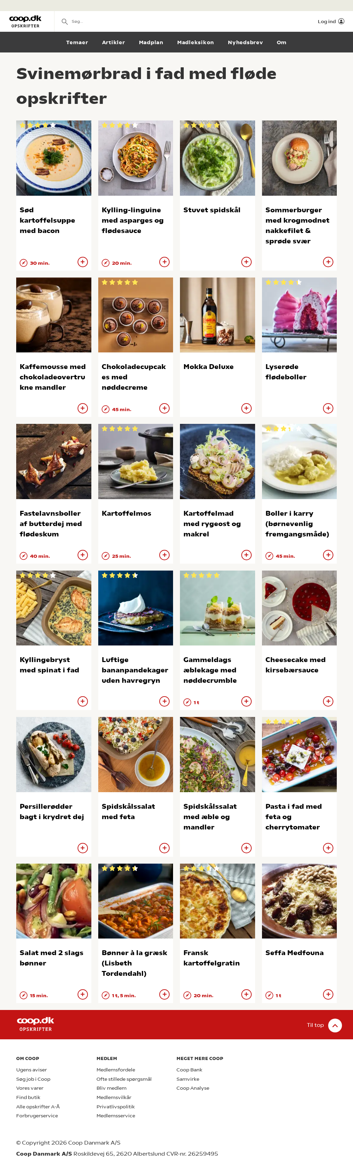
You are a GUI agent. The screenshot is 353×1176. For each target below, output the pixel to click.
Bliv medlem (112, 1088)
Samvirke (187, 1079)
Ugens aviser (31, 1070)
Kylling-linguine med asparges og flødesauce (133, 220)
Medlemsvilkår (114, 1097)
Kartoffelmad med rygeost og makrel (212, 523)
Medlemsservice (116, 1116)
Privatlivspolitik (116, 1107)
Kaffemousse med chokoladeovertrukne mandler (53, 377)
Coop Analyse (192, 1088)
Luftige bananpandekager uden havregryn (135, 670)
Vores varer (29, 1088)
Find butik (28, 1097)
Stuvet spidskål (212, 210)
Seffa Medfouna (294, 953)
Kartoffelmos (126, 513)
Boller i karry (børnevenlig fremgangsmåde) (297, 523)
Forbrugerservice (37, 1116)
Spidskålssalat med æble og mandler (210, 817)
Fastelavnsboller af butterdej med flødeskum (51, 523)
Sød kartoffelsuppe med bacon (47, 220)
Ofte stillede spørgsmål (124, 1079)
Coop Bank (189, 1070)
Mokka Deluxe (208, 367)
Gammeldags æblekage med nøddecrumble (210, 670)
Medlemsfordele (116, 1070)
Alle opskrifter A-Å (38, 1107)
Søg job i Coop (33, 1079)
